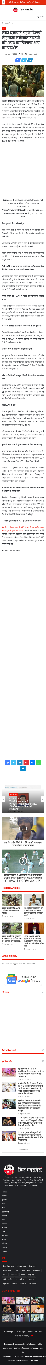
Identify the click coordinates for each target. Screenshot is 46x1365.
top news (14, 1275)
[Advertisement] (23, 170)
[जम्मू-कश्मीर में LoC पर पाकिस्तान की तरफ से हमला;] (12, 900)
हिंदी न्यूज (23, 1283)
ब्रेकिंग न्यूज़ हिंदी (8, 1279)
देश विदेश (5, 1236)
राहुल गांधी (6, 1283)
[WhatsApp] (38, 762)
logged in (16, 964)
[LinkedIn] (29, 60)
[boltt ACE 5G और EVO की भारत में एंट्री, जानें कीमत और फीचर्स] (23, 1318)
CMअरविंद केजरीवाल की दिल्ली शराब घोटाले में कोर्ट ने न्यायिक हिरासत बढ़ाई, (33, 912)
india (16, 1270)
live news (36, 1270)
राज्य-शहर (32, 1279)
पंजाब (3, 1204)
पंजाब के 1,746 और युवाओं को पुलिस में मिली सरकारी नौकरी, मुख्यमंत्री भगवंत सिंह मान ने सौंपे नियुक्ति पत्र (30, 1136)
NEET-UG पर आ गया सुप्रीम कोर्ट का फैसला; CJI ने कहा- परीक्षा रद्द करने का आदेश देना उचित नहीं (34, 941)
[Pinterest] (26, 762)
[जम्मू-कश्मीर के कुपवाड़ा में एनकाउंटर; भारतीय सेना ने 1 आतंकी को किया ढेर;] (12, 928)
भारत (11, 23)
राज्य (3, 1208)
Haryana (32, 1266)
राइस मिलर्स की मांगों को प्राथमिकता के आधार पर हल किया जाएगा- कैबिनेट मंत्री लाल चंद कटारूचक (31, 1072)
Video (4, 1251)
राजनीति (4, 1228)
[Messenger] (32, 762)
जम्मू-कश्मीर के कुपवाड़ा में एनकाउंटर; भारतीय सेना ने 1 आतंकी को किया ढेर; (12, 938)
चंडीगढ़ (4, 1196)
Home (6, 23)
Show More (23, 1149)
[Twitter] (23, 60)
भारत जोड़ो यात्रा (21, 1279)
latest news (26, 1270)
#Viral (4, 1247)
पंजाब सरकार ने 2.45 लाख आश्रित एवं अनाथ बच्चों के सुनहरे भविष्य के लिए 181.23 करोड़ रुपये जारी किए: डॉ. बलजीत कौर (31, 1122)
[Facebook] (16, 60)
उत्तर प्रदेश (5, 1212)
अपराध (4, 1240)
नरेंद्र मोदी (31, 1275)
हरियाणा (4, 1200)
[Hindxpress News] (23, 9)
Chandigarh (21, 1266)
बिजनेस (4, 1216)
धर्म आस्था (5, 1243)
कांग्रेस (23, 1275)
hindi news (7, 1270)
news (5, 1275)
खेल (3, 1220)
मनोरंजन (4, 1224)
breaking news (8, 1266)
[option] (23, 799)
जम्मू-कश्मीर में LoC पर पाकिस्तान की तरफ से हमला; (11, 910)
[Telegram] (23, 768)
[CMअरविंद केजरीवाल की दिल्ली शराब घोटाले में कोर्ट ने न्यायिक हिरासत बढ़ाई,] (34, 900)
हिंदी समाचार (32, 1283)
